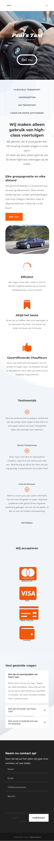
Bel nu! (14, 216)
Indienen (39, 817)
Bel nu (27, 59)
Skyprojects (35, 837)
